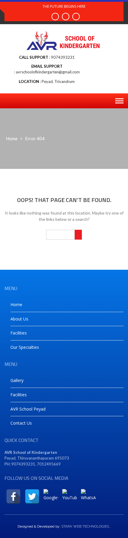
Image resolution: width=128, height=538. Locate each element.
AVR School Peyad (28, 409)
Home (12, 138)
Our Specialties (24, 347)
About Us (19, 319)
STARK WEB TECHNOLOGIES (85, 526)
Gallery (17, 380)
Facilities (18, 333)
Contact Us (21, 423)
